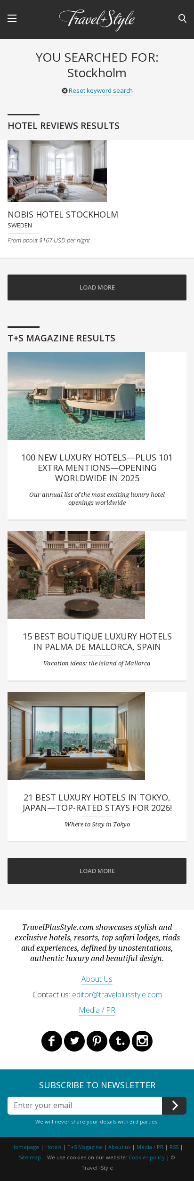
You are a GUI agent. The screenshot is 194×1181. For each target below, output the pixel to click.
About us (119, 1146)
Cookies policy (147, 1157)
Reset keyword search (101, 90)
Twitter (74, 1041)
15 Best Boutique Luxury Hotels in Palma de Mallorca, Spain (97, 641)
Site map (30, 1157)
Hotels (53, 1146)
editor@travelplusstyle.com (117, 994)
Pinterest (97, 1041)
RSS (174, 1146)
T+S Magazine (85, 1146)
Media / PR (97, 1010)
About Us (97, 979)
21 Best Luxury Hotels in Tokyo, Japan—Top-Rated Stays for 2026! (97, 802)
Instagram (142, 1041)
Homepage (25, 1146)
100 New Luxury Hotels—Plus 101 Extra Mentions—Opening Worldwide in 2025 (97, 468)
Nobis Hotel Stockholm (63, 214)
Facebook (51, 1041)
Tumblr (119, 1041)
